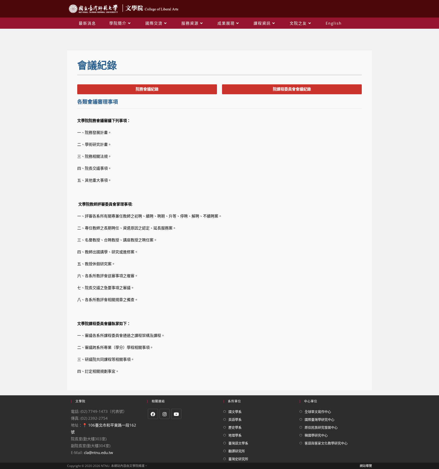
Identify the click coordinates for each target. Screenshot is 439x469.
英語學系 (235, 419)
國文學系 (235, 411)
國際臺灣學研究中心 (319, 419)
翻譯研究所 (236, 451)
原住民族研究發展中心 (321, 427)
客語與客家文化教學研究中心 (326, 443)
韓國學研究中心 (316, 435)
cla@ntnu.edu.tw (98, 452)
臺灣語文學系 (238, 443)
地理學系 (235, 435)
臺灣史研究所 (238, 459)
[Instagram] (165, 414)
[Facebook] (153, 414)
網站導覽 (366, 466)
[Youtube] (176, 414)
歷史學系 (235, 427)
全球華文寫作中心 (318, 411)
